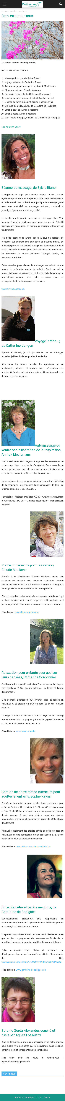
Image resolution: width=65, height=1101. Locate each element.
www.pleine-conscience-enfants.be (33, 846)
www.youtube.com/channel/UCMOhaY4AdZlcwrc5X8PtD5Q (31, 962)
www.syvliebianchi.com (13, 289)
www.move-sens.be (26, 731)
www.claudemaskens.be (27, 612)
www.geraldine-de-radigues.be (31, 969)
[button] (61, 4)
